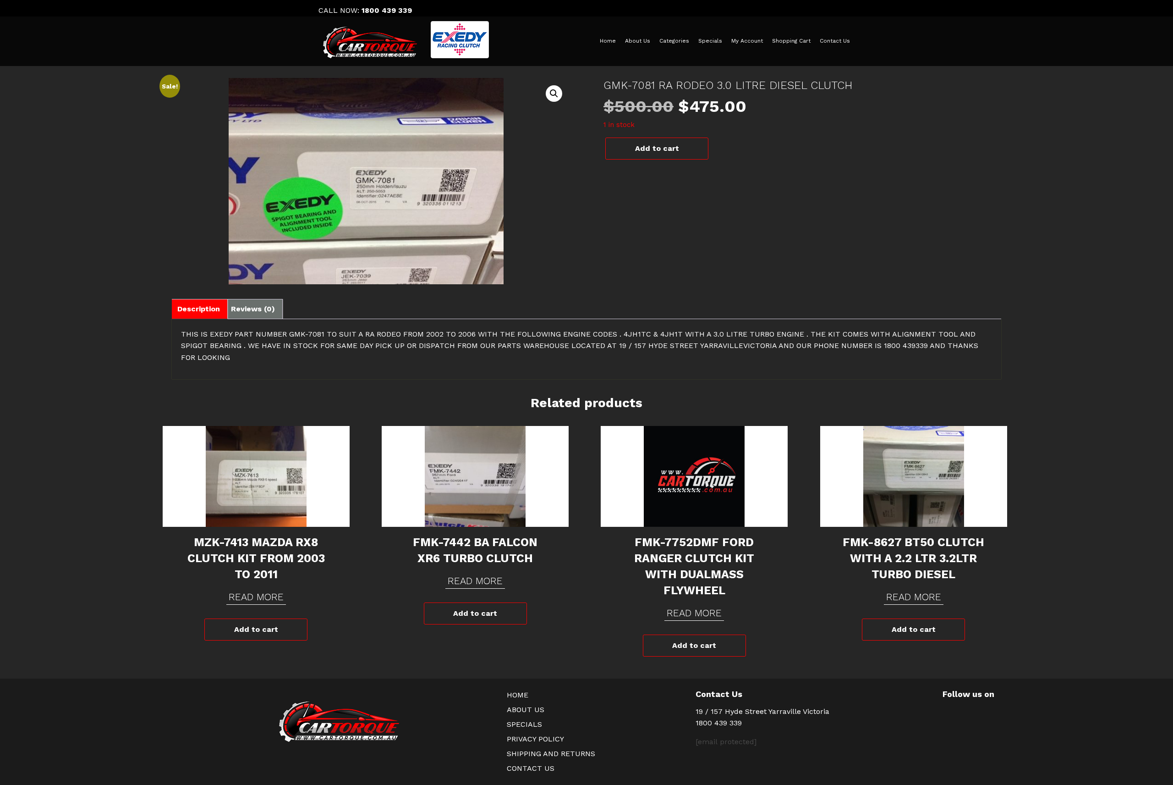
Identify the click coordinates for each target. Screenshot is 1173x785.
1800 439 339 (387, 10)
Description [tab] (198, 308)
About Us (637, 41)
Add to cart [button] (256, 629)
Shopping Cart (791, 41)
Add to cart (657, 148)
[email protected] (726, 741)
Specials (710, 41)
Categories (674, 41)
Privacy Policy (535, 739)
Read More (256, 597)
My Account (747, 41)
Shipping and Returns (551, 753)
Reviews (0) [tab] (253, 308)
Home (608, 41)
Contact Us (835, 41)
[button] (554, 93)
